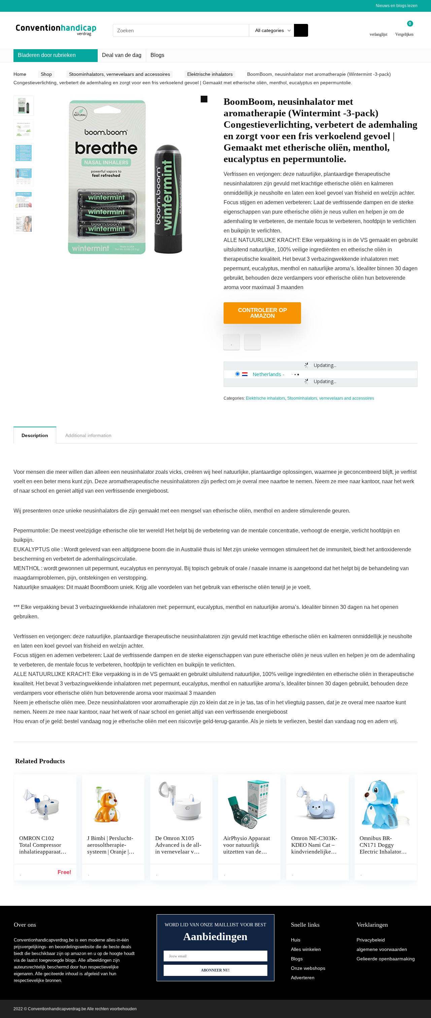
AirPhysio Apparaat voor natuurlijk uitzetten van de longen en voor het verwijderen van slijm (246, 855)
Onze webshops (308, 968)
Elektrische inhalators (210, 74)
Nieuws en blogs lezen (397, 5)
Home (19, 74)
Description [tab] (35, 435)
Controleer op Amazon (262, 313)
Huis (295, 940)
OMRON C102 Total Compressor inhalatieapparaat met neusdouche (40, 848)
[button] (204, 99)
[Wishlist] (378, 27)
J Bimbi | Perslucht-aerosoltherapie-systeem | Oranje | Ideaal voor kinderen (110, 851)
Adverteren (302, 977)
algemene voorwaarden (382, 949)
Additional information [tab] (88, 435)
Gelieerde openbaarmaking (386, 958)
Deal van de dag (121, 55)
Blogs (157, 55)
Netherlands (267, 374)
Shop (46, 74)
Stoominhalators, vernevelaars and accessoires (119, 74)
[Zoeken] (301, 30)
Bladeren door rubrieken (47, 55)
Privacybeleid (371, 940)
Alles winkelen (306, 949)
